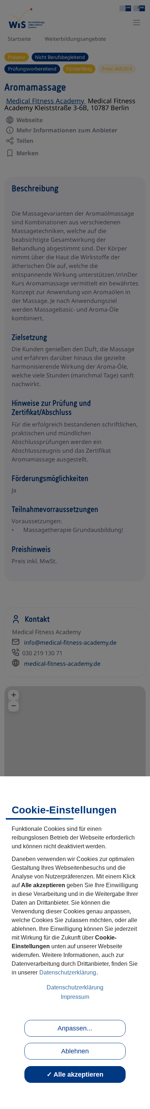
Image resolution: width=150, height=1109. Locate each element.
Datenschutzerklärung (67, 972)
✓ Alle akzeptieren (75, 1074)
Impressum (75, 997)
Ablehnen (75, 1051)
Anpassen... (75, 1028)
